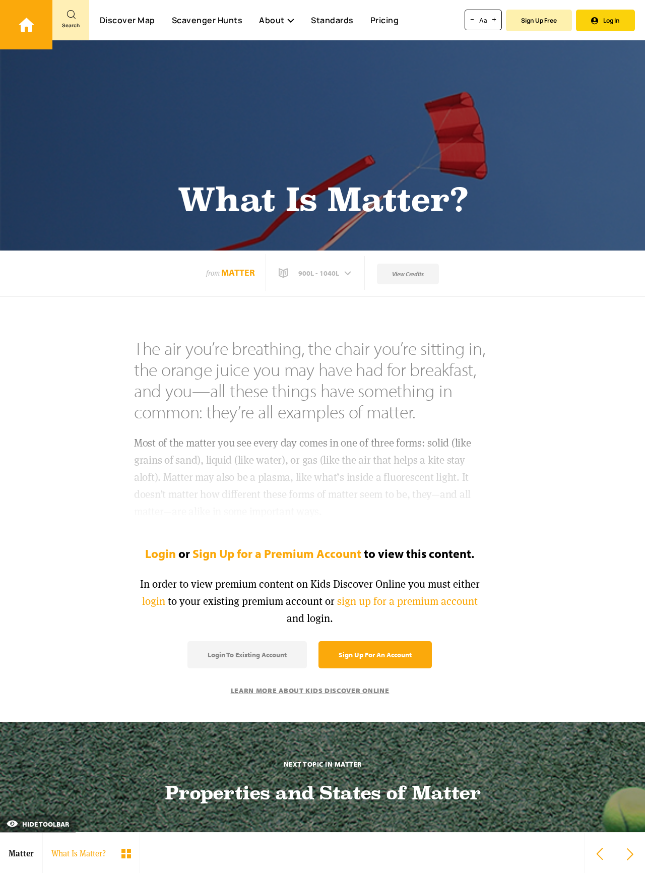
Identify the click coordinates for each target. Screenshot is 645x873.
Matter (238, 272)
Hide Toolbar (45, 824)
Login (160, 553)
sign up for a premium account (407, 601)
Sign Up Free (539, 20)
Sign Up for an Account (375, 654)
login (153, 601)
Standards (332, 20)
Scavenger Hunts (207, 20)
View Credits (408, 274)
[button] (316, 273)
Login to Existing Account (247, 654)
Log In (611, 20)
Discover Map (127, 20)
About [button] (272, 20)
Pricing (384, 20)
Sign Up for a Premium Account (276, 553)
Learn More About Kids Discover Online (310, 690)
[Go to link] (26, 24)
